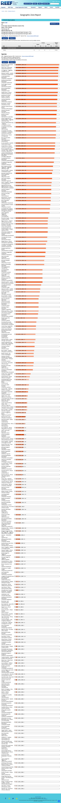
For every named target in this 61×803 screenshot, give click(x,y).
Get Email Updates (38, 796)
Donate (35, 3)
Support (40, 7)
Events (51, 7)
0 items (58, 1)
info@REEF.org (45, 798)
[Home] (9, 3)
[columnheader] (43, 43)
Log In (53, 1)
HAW (6, 22)
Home (3, 11)
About (46, 7)
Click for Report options (9, 20)
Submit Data (46, 3)
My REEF (57, 7)
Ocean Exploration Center (21, 7)
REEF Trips (10, 7)
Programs (3, 7)
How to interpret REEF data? (33, 36)
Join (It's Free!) (27, 3)
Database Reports (11, 11)
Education (33, 7)
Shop (40, 3)
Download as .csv (55, 23)
